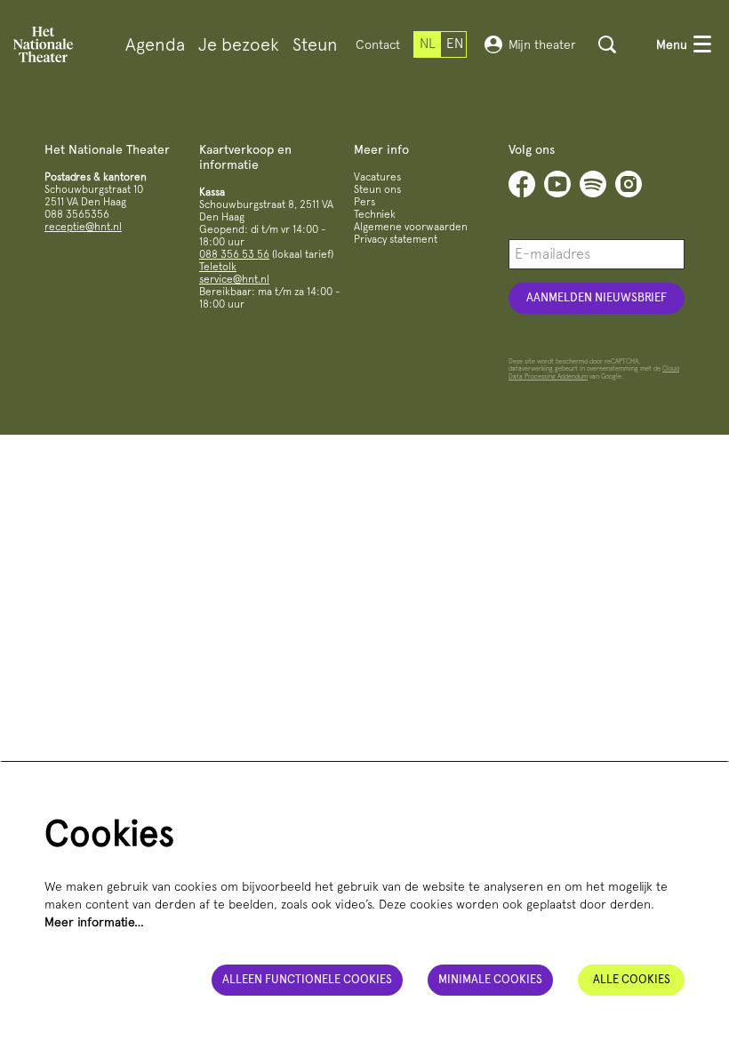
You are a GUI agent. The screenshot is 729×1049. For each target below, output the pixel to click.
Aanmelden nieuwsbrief (596, 297)
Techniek (375, 214)
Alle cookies (631, 979)
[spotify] (593, 184)
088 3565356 (76, 214)
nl (428, 44)
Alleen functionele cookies (307, 979)
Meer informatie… (94, 922)
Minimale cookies (490, 979)
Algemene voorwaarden (411, 226)
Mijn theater (542, 44)
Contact (378, 44)
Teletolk (217, 266)
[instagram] (628, 184)
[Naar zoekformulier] (607, 44)
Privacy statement (395, 239)
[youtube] (557, 184)
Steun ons (377, 189)
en (454, 44)
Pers (364, 202)
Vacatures (377, 177)
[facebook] (522, 184)
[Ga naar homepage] (43, 44)
